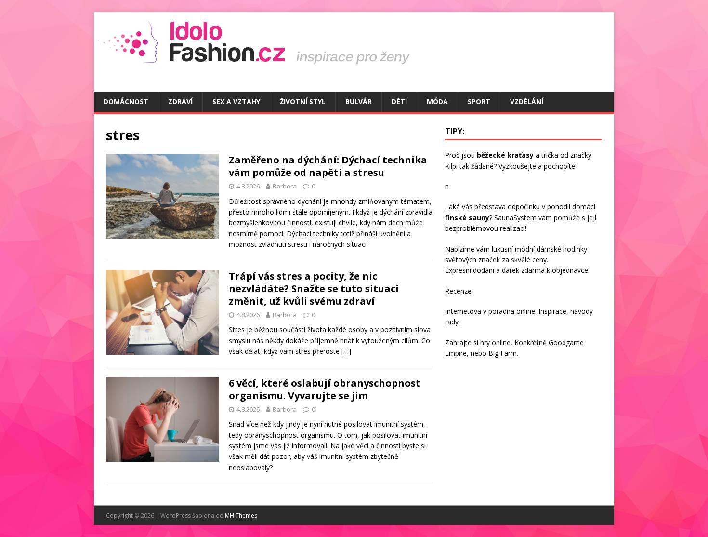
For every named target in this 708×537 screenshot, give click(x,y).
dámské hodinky (562, 249)
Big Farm (502, 353)
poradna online (511, 311)
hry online (495, 342)
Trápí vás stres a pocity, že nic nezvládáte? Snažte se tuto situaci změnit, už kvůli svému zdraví (314, 288)
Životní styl (303, 101)
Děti (399, 101)
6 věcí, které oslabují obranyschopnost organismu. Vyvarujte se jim (324, 389)
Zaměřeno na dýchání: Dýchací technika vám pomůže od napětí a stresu (328, 166)
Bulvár (358, 101)
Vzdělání (526, 101)
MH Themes (241, 515)
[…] (346, 351)
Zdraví (180, 101)
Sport (479, 101)
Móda (437, 101)
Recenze (458, 290)
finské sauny (467, 217)
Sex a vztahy (236, 101)
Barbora (285, 186)
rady (452, 321)
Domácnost (126, 101)
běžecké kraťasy (505, 155)
